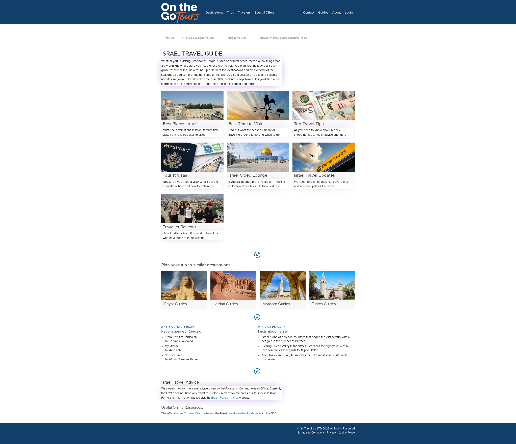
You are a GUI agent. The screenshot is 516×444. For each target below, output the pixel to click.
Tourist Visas (175, 175)
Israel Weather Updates (243, 413)
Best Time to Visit (245, 124)
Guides (323, 12)
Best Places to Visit (181, 124)
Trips (230, 12)
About (336, 12)
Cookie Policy (346, 432)
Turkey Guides (324, 304)
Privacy (331, 432)
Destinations (214, 12)
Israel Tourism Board (189, 413)
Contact (308, 12)
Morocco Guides (276, 304)
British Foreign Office (224, 397)
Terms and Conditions (311, 432)
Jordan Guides (225, 304)
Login (349, 12)
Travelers (244, 12)
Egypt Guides (175, 304)
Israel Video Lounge (247, 175)
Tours (169, 38)
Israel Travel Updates (314, 175)
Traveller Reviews (179, 227)
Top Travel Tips (309, 124)
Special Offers (264, 12)
